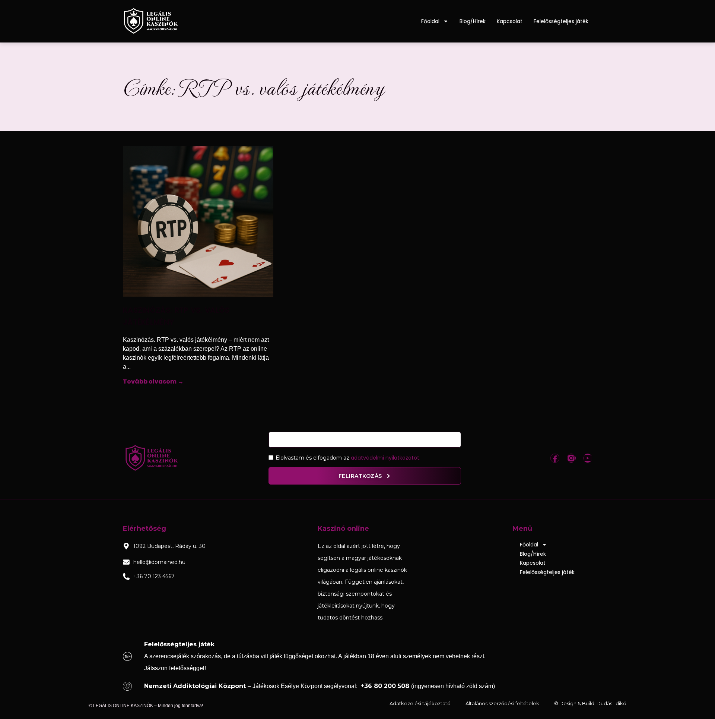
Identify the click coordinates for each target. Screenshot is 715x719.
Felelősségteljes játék (561, 21)
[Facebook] (554, 458)
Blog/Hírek (473, 21)
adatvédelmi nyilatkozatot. (385, 457)
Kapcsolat (509, 21)
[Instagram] (571, 458)
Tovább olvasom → (153, 381)
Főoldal (430, 21)
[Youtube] (587, 458)
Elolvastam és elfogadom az (348, 457)
